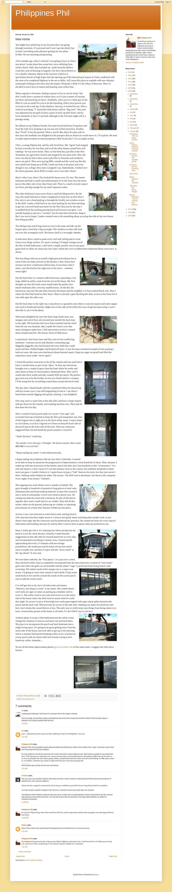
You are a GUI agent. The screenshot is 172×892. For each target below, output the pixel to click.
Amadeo (25, 776)
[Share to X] (54, 696)
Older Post (113, 856)
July (131, 112)
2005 (130, 216)
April (132, 122)
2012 (130, 79)
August (132, 109)
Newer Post (20, 856)
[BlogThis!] (52, 696)
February (133, 128)
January (133, 131)
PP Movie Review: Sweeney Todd (134, 168)
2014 (130, 75)
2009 (130, 88)
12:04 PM (25, 818)
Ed (23, 710)
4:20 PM (25, 831)
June (132, 115)
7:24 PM (25, 847)
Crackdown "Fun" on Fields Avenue (134, 137)
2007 (130, 209)
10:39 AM (25, 802)
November (134, 99)
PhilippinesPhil (27, 744)
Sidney (24, 825)
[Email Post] (45, 696)
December (134, 94)
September (134, 104)
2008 (130, 91)
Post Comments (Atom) (33, 860)
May (131, 119)
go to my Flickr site (63, 647)
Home (67, 856)
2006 (130, 212)
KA (23, 731)
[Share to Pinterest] (59, 696)
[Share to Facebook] (57, 696)
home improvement (28, 699)
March (132, 125)
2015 (130, 72)
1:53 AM (24, 723)
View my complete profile (135, 62)
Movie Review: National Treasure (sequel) (134, 147)
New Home (134, 174)
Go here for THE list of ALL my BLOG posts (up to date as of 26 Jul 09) (51, 24)
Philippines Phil (42, 13)
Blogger (96, 875)
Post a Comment (25, 852)
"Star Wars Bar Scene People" (133, 189)
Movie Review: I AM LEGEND (134, 180)
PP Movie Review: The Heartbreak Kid (134, 158)
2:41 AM (24, 768)
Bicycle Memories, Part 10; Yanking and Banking (134, 200)
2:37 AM (24, 737)
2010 (130, 85)
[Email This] (49, 696)
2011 (130, 82)
